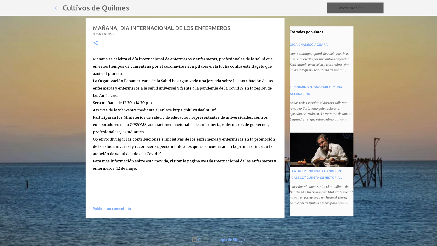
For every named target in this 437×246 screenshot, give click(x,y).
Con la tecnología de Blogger (221, 240)
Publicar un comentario (112, 209)
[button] (95, 43)
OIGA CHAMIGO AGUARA (309, 44)
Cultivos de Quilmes (96, 8)
